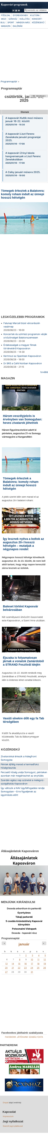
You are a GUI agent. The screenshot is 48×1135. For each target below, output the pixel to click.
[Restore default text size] (16, 12)
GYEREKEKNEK (20, 15)
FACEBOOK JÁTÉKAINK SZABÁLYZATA (24, 1037)
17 (32, 963)
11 (38, 959)
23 (25, 967)
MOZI (3, 19)
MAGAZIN (5, 26)
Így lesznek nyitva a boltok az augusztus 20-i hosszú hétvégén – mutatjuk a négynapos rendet (23, 262)
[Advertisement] (24, 54)
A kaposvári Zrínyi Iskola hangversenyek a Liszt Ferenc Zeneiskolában (23, 156)
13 (6, 963)
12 (45, 959)
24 (31, 967)
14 (13, 963)
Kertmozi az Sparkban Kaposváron (22, 356)
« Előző (34, 96)
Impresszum (8, 1116)
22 (19, 967)
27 (6, 972)
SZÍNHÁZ (12, 19)
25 (38, 967)
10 (32, 959)
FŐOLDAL (5, 15)
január (24, 944)
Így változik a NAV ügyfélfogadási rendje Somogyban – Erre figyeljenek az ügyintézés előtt (23, 791)
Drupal (5, 1102)
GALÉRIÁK (18, 26)
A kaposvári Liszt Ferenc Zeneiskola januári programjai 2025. (23, 137)
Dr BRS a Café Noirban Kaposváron (22, 363)
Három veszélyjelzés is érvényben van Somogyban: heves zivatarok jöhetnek (22, 419)
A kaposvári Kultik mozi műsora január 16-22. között (24, 120)
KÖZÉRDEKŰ (38, 22)
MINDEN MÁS (23, 22)
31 (32, 972)
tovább (44, 372)
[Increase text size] (19, 12)
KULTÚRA (35, 15)
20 (6, 967)
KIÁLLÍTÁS (25, 19)
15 (19, 963)
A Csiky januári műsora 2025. (22, 172)
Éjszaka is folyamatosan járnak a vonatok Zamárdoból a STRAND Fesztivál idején (23, 661)
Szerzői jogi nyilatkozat (13, 1126)
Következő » (41, 96)
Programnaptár (9, 81)
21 (13, 967)
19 (45, 963)
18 (38, 963)
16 (25, 963)
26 (44, 967)
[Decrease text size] (13, 12)
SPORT (10, 22)
